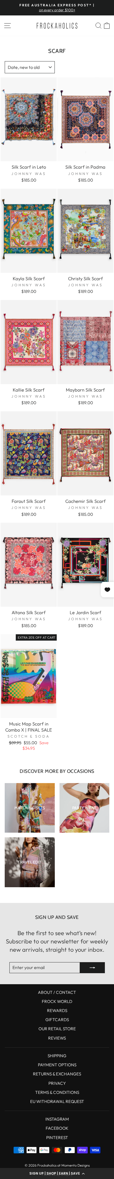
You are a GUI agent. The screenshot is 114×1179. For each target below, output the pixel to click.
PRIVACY (57, 1083)
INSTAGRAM (57, 1119)
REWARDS (57, 1010)
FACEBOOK (57, 1128)
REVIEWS (57, 1038)
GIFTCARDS (57, 1019)
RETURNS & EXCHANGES (57, 1074)
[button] (57, 1173)
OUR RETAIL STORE (57, 1028)
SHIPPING (57, 1055)
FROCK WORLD (57, 1001)
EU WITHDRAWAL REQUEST (57, 1101)
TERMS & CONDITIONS (57, 1092)
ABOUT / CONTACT (57, 992)
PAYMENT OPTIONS (57, 1064)
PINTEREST (57, 1137)
